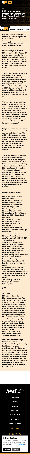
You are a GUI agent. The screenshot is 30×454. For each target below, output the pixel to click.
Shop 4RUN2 (15, 411)
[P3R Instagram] (13, 433)
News (15, 402)
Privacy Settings (15, 424)
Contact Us (15, 398)
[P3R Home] (5, 2)
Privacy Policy (15, 415)
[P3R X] (20, 433)
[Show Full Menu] (10, 2)
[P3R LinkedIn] (16, 433)
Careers (15, 406)
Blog (3, 8)
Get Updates (15, 419)
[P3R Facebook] (9, 433)
